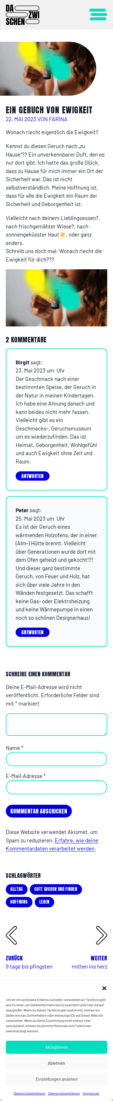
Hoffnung (19, 902)
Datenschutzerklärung (29, 1093)
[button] (104, 988)
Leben (44, 902)
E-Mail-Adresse (26, 776)
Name (14, 747)
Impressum (91, 1093)
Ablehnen (56, 1063)
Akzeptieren (56, 1047)
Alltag (16, 889)
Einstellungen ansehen (57, 1079)
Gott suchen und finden (55, 889)
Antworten (32, 476)
